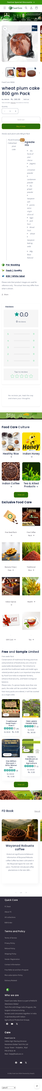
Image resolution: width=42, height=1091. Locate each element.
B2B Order (8, 922)
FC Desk (8, 906)
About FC (8, 912)
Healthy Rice (11, 453)
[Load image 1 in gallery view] (10, 72)
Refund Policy (10, 948)
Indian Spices (10, 602)
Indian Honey (31, 453)
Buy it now (21, 126)
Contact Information (12, 964)
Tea (30, 639)
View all (21, 495)
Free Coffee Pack (31, 534)
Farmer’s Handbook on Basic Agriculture (31, 760)
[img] (9, 728)
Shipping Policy (10, 954)
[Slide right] (39, 72)
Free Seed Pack (11, 532)
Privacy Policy (10, 943)
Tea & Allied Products (31, 485)
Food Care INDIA (17, 1073)
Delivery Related (11, 980)
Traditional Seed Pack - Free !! (11, 723)
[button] (4, 8)
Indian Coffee (10, 483)
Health (30, 602)
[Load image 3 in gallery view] (31, 72)
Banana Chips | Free (11, 568)
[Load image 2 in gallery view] (21, 72)
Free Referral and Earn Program (17, 970)
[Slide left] (2, 72)
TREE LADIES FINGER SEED (31, 722)
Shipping (13, 102)
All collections (10, 917)
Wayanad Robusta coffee (20, 847)
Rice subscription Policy (14, 975)
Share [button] (6, 294)
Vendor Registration (12, 959)
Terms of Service (11, 938)
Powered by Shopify (29, 1073)
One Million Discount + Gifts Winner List (11, 764)
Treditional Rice (31, 568)
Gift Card (9, 639)
